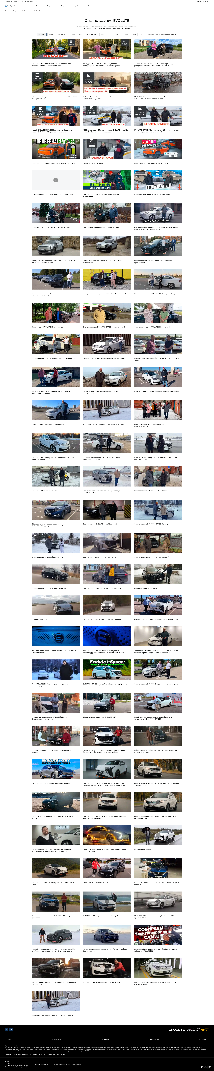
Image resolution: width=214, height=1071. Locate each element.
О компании (92, 6)
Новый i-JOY (62, 34)
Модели (38, 6)
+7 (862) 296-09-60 (203, 1)
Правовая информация (41, 1064)
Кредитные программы (21, 1054)
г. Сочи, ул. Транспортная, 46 (28, 1)
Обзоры (51, 34)
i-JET (110, 34)
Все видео (41, 34)
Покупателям (51, 6)
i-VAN (134, 34)
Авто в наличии (25, 6)
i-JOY (141, 34)
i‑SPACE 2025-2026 (76, 34)
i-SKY (102, 34)
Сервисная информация (56, 1054)
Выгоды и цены (38, 1054)
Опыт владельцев (91, 34)
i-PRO (117, 34)
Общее (7, 1054)
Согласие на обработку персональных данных (67, 1064)
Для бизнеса (78, 6)
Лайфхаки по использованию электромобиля (162, 34)
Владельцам (65, 6)
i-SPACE (125, 34)
